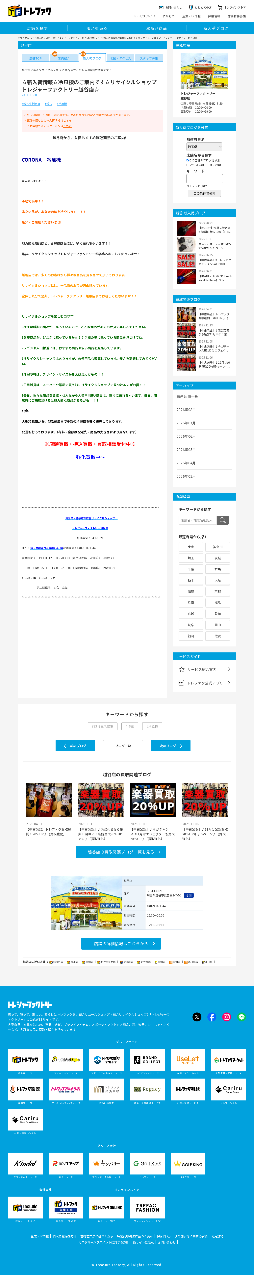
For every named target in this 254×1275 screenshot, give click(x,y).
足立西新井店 (108, 962)
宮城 (191, 613)
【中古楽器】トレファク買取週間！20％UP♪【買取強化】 (48, 831)
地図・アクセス (120, 58)
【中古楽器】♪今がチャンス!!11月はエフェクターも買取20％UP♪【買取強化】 (152, 834)
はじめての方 (203, 7)
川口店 (209, 962)
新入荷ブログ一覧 (46, 37)
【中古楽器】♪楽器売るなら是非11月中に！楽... (213, 332)
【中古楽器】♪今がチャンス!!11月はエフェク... (213, 348)
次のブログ (168, 745)
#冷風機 (62, 104)
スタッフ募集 (149, 58)
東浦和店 (128, 962)
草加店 (90, 962)
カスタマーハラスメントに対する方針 (103, 1242)
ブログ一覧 (123, 745)
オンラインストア (235, 7)
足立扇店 (146, 962)
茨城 (218, 557)
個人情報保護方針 (64, 1236)
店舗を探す (37, 28)
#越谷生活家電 (31, 104)
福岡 (191, 636)
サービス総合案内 (202, 669)
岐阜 (191, 624)
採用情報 (214, 16)
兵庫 (191, 602)
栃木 (191, 580)
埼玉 (191, 557)
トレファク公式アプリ (205, 682)
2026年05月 (186, 449)
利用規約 (217, 1236)
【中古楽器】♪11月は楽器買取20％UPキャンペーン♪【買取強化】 (205, 834)
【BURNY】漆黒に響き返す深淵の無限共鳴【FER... (214, 230)
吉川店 (75, 962)
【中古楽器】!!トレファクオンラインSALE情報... (214, 262)
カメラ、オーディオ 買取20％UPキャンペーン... (215, 246)
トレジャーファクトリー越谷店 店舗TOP (78, 37)
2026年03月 (186, 476)
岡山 (218, 624)
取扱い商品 (156, 28)
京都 (218, 591)
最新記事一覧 (187, 396)
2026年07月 (186, 422)
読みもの (169, 16)
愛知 (218, 613)
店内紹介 (64, 58)
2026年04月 (186, 462)
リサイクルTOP (26, 37)
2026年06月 (186, 436)
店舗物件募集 (237, 16)
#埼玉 (48, 104)
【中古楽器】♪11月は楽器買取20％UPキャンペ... (214, 364)
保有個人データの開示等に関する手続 (182, 1236)
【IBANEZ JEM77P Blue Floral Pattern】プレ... (215, 278)
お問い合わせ (167, 1242)
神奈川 (218, 546)
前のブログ (78, 745)
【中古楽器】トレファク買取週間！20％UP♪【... (214, 316)
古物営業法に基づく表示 (96, 1236)
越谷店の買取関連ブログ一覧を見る (121, 852)
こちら (67, 120)
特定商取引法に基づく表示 (135, 1236)
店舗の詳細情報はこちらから (121, 943)
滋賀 (191, 591)
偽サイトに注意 (143, 1242)
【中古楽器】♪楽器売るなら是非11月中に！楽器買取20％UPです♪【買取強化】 (100, 834)
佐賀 (218, 636)
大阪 (218, 580)
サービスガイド (144, 16)
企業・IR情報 (191, 16)
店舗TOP (35, 58)
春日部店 (193, 962)
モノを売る (97, 28)
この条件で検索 (204, 193)
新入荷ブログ (216, 28)
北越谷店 (58, 962)
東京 (191, 546)
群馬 (218, 569)
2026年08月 (186, 409)
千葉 (191, 569)
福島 (218, 602)
